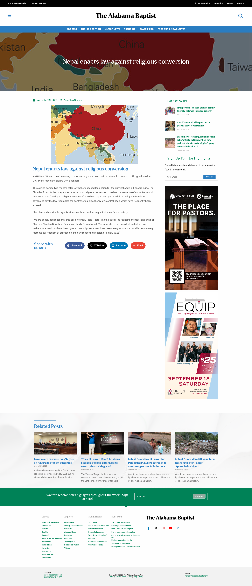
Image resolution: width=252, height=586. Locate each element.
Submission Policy (95, 545)
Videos (67, 548)
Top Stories (76, 100)
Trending (129, 29)
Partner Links (47, 545)
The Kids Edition (91, 29)
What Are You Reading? (97, 535)
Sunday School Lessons (73, 526)
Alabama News (70, 532)
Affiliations (46, 542)
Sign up (209, 177)
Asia (66, 100)
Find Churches (48, 554)
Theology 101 (69, 542)
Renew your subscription (121, 526)
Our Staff (45, 535)
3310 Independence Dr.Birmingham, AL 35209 (53, 576)
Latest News (112, 29)
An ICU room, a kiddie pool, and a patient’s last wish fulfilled (193, 124)
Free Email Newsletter (171, 29)
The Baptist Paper (39, 3)
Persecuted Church (71, 545)
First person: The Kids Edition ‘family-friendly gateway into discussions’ (196, 109)
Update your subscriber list (121, 540)
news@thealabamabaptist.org (196, 576)
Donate (45, 529)
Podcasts (68, 535)
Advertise (45, 548)
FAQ (140, 577)
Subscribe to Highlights (120, 543)
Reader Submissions (96, 532)
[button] (240, 16)
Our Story (45, 532)
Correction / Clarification (97, 542)
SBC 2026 (72, 29)
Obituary (91, 538)
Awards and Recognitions (52, 538)
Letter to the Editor (95, 529)
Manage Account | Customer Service (125, 547)
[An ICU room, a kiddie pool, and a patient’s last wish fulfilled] (170, 126)
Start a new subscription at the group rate (125, 536)
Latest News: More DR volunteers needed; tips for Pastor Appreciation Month (195, 463)
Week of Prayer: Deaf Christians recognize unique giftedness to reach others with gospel (100, 463)
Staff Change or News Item (98, 526)
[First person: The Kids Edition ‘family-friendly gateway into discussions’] (170, 111)
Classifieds (147, 29)
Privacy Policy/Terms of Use (121, 577)
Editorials (68, 529)
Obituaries (68, 538)
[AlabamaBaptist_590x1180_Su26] (191, 345)
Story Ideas (92, 522)
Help (135, 577)
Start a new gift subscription (122, 529)
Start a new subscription (120, 522)
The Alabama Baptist (17, 3)
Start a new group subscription (123, 532)
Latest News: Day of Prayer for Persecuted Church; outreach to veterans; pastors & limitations (147, 463)
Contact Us (46, 526)
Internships (46, 551)
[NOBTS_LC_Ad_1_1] (191, 238)
